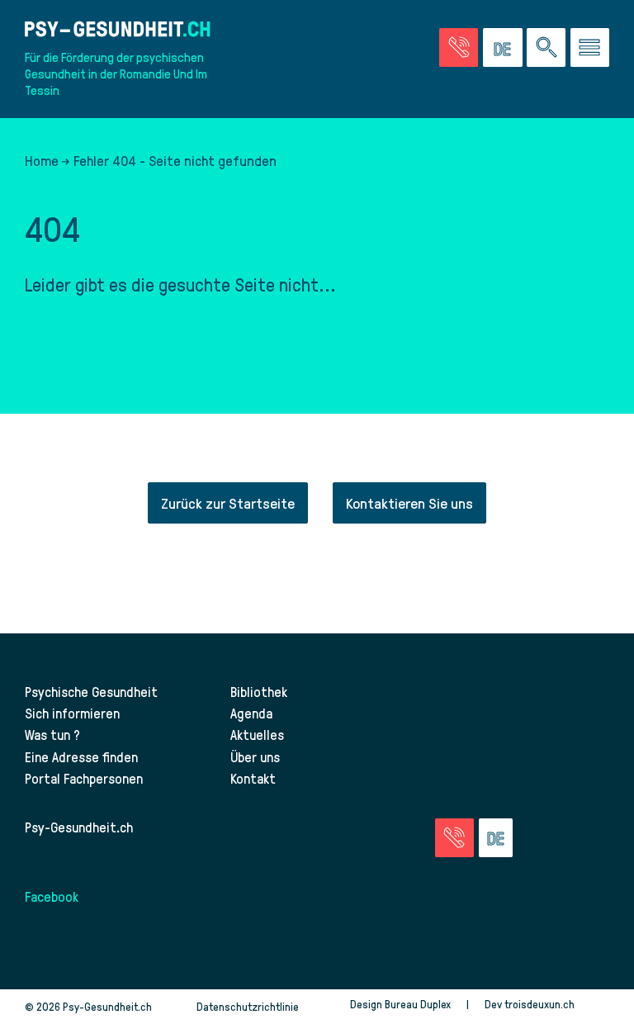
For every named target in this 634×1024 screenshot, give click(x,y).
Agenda (251, 713)
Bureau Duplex (418, 1004)
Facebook (51, 896)
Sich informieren (72, 713)
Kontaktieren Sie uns (409, 502)
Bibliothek (258, 691)
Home (42, 160)
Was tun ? (52, 734)
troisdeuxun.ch (540, 1004)
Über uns (255, 756)
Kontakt (253, 778)
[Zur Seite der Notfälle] (458, 47)
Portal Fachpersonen (84, 778)
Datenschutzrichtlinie (247, 1006)
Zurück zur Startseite (228, 502)
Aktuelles (257, 734)
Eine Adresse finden (81, 756)
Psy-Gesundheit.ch (79, 827)
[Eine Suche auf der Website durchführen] (546, 47)
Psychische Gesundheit (91, 691)
